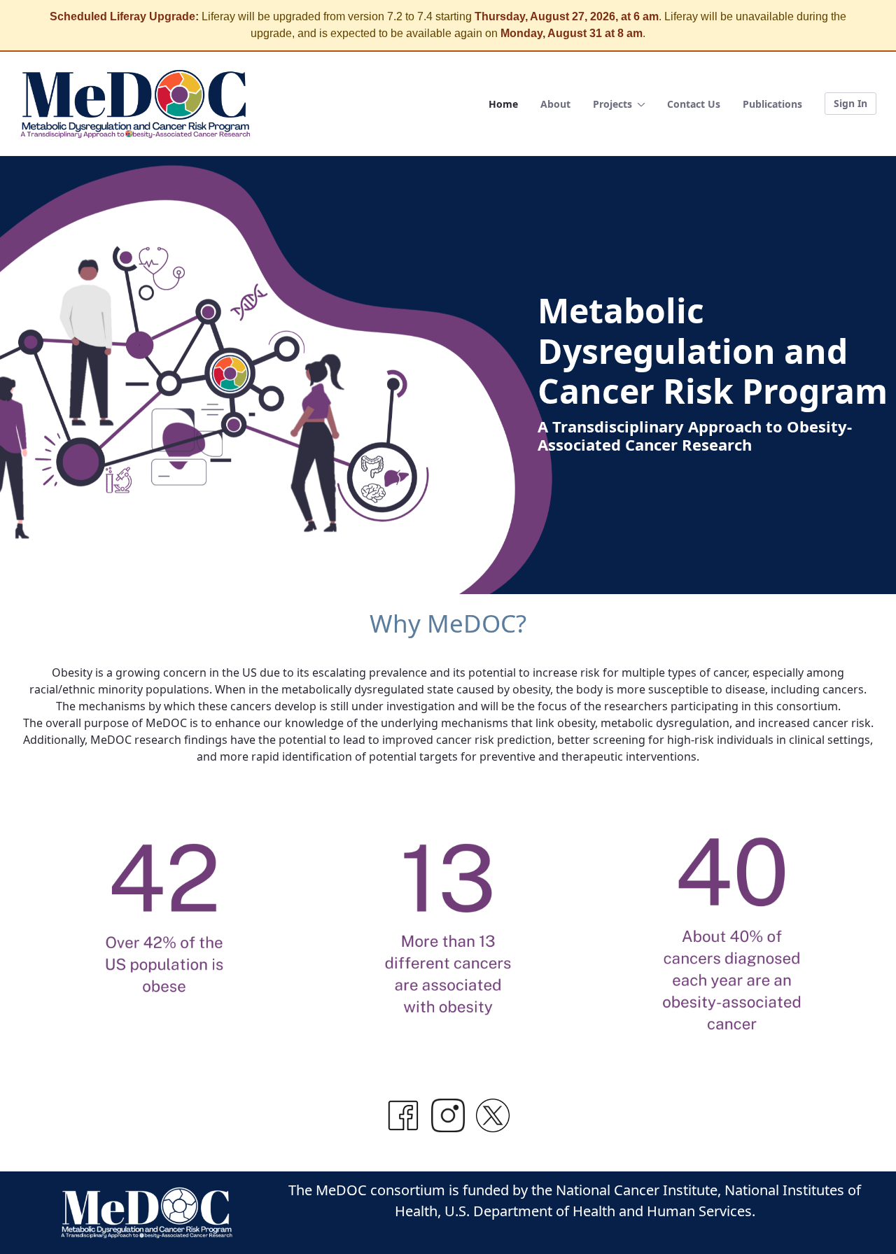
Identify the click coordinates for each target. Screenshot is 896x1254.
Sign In (850, 103)
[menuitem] (503, 104)
